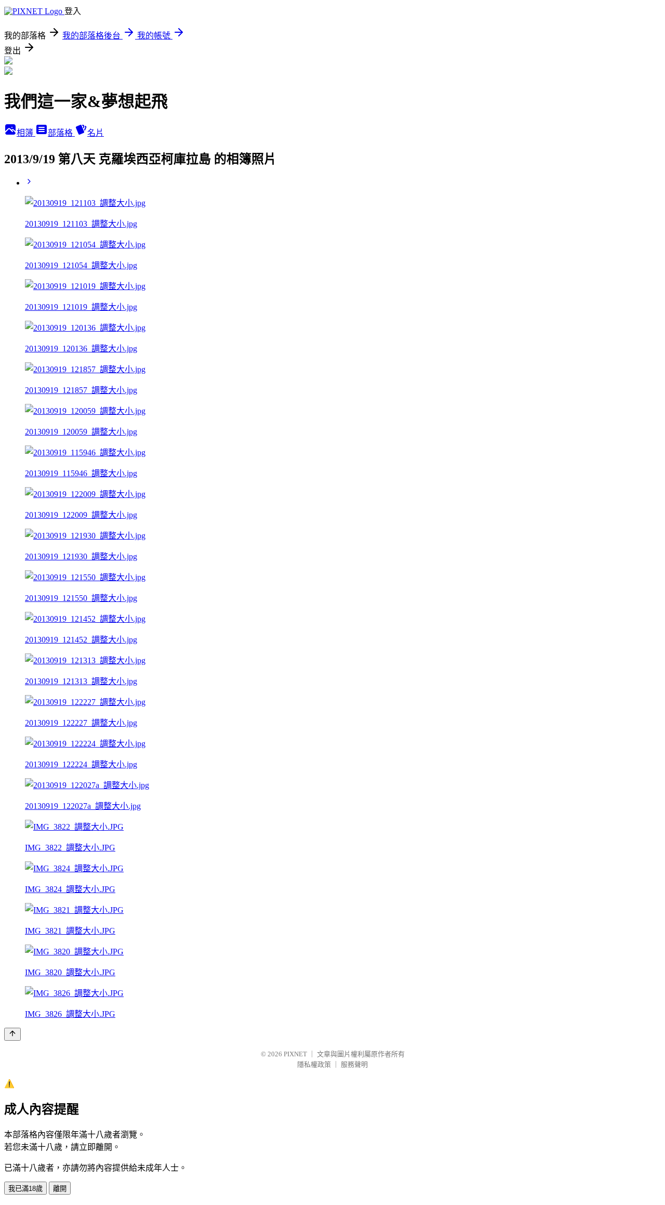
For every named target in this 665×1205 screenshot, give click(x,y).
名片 (95, 132)
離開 (59, 1189)
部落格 (61, 132)
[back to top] (12, 1034)
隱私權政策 (314, 1064)
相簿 (26, 132)
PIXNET (295, 1054)
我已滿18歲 (25, 1189)
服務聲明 (354, 1064)
